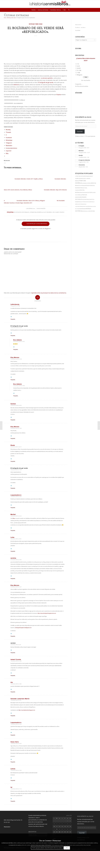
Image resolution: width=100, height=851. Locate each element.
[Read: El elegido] (76, 146)
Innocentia (82, 165)
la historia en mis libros (86, 201)
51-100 (79, 70)
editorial (16, 84)
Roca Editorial (79, 204)
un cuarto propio (58, 212)
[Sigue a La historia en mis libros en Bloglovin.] (36, 238)
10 (54, 826)
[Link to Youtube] (90, 4)
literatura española (36, 212)
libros (92, 183)
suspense (84, 199)
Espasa (59, 94)
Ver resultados (85, 80)
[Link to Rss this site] (97, 4)
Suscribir (80, 131)
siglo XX (85, 178)
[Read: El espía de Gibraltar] (76, 160)
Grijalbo (88, 199)
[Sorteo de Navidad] (1, 425)
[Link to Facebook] (92, 4)
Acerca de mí (78, 24)
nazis (92, 206)
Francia (81, 192)
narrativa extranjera (80, 185)
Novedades (83, 208)
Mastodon (7, 827)
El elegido (81, 146)
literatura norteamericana (81, 176)
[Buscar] (68, 10)
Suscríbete (77, 30)
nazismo (90, 176)
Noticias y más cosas (11, 17)
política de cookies (25, 845)
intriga (79, 201)
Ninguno (79, 75)
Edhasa (83, 211)
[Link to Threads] (87, 4)
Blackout (81, 150)
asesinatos (88, 185)
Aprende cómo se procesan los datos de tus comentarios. (48, 293)
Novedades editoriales (21, 212)
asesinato (85, 192)
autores (90, 192)
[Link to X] (85, 4)
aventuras (85, 206)
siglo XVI (87, 211)
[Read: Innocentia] (76, 165)
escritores (92, 211)
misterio (80, 187)
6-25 (78, 66)
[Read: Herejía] (76, 156)
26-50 (78, 68)
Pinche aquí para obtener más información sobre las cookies (47, 848)
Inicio (5, 17)
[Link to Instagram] (83, 4)
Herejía (81, 155)
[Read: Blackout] (76, 151)
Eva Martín (42, 208)
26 (59, 831)
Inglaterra (87, 183)
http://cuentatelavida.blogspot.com (27, 710)
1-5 (78, 64)
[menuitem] (34, 10)
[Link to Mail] (94, 4)
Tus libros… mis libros (80, 27)
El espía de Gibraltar (84, 160)
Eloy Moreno (47, 212)
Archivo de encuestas (81, 86)
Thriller (96, 183)
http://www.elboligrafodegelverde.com (47, 613)
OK (66, 848)
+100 (78, 72)
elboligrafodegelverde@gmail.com (23, 627)
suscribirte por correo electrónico (35, 224)
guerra (83, 183)
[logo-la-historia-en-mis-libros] (50, 4)
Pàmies (89, 206)
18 (56, 829)
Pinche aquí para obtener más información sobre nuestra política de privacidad (70, 845)
